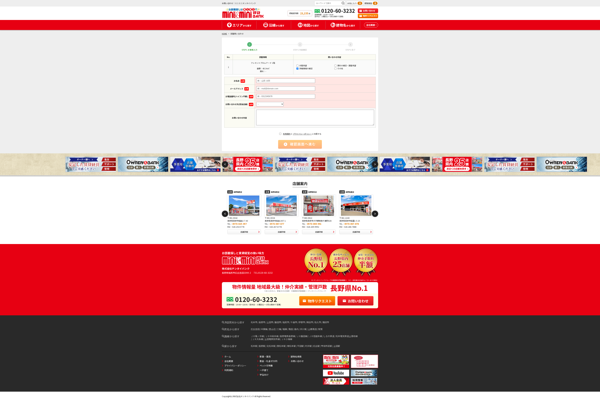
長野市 (262, 322)
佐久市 (318, 322)
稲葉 (285, 329)
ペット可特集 (266, 365)
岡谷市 (310, 322)
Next (375, 164)
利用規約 (286, 133)
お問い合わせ (369, 10)
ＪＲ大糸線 (257, 339)
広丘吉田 (255, 329)
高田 (290, 329)
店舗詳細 (244, 231)
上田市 (270, 322)
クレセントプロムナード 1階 (263, 62)
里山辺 (272, 329)
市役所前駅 (326, 345)
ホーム (227, 356)
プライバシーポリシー (302, 133)
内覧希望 (303, 65)
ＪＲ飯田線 (302, 336)
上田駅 (336, 345)
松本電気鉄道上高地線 (347, 336)
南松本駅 (291, 345)
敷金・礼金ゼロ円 (268, 361)
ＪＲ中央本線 (271, 336)
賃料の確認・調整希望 (346, 65)
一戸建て (264, 370)
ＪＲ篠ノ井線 (257, 336)
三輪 (279, 329)
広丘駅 (316, 345)
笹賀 (320, 329)
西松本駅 (281, 345)
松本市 (254, 322)
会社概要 (228, 361)
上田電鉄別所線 (272, 339)
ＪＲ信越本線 (315, 336)
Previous (225, 164)
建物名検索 (296, 356)
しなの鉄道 (328, 336)
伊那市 (302, 322)
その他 (340, 68)
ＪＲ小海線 (286, 339)
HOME (224, 33)
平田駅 (300, 345)
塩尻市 (286, 322)
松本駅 (254, 345)
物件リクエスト (370, 15)
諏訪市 (325, 322)
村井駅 (308, 345)
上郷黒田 (312, 329)
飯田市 (278, 322)
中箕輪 (264, 329)
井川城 (303, 329)
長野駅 (262, 345)
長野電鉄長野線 (287, 336)
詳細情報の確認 (305, 68)
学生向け (264, 375)
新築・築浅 (265, 356)
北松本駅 (271, 345)
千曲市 (294, 322)
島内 (296, 329)
